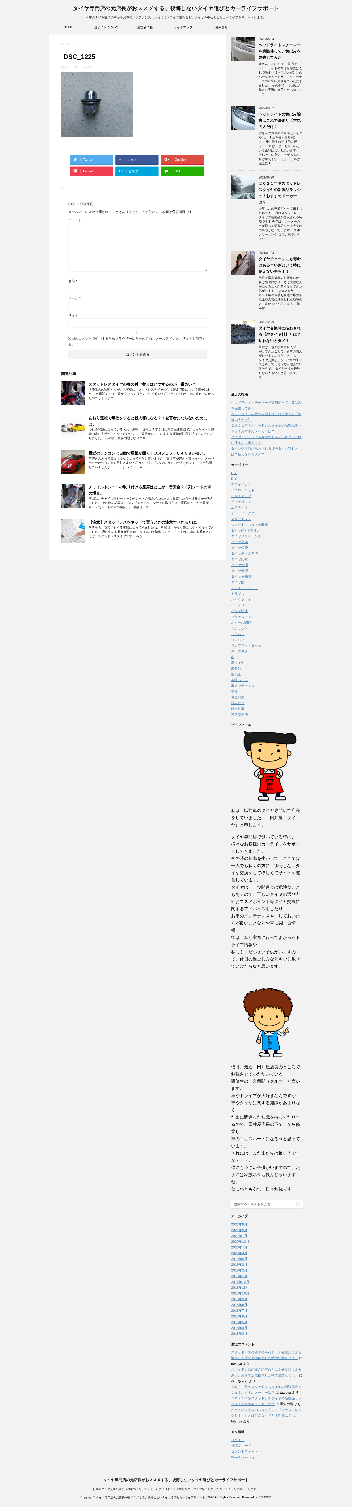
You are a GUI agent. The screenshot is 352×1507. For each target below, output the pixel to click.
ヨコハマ (237, 640)
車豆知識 (237, 697)
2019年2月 (239, 1270)
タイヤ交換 (239, 542)
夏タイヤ (237, 663)
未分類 (236, 668)
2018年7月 (239, 1310)
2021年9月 (239, 1230)
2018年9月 (239, 1299)
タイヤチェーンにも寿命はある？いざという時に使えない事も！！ (280, 265)
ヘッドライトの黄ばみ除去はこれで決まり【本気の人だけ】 (280, 120)
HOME (68, 27)
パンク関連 (239, 611)
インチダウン (241, 502)
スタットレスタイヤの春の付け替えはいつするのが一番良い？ (142, 384)
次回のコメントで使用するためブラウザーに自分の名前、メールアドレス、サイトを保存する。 (137, 341)
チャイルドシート (244, 588)
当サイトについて (106, 27)
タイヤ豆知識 (241, 576)
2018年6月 (239, 1316)
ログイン (237, 1440)
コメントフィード (244, 1451)
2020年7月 (239, 1247)
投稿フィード (241, 1446)
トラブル (237, 594)
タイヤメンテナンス (246, 536)
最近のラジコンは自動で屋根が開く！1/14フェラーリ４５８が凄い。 (148, 453)
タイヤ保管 (239, 548)
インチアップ (241, 496)
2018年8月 (239, 1305)
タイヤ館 (237, 582)
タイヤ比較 (239, 559)
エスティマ (239, 507)
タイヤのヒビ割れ (244, 530)
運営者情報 (145, 27)
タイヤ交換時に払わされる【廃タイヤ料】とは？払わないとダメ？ (280, 334)
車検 (234, 691)
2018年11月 (240, 1287)
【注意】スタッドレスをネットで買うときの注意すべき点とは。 (144, 522)
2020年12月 (240, 1241)
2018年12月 (240, 1282)
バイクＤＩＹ (241, 599)
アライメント (241, 484)
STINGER (264, 1497)
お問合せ (221, 27)
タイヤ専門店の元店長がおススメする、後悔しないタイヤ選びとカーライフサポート (176, 8)
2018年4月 (239, 1328)
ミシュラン (239, 628)
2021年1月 (239, 1236)
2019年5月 (239, 1259)
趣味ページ (239, 680)
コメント (75, 220)
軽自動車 (237, 703)
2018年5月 (239, 1322)
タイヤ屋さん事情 (244, 553)
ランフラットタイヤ (246, 645)
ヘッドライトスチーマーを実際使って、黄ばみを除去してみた (280, 51)
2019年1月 (239, 1276)
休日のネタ (239, 651)
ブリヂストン (241, 617)
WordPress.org (242, 1457)
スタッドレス (241, 519)
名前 (72, 281)
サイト (73, 315)
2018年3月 (239, 1333)
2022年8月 (239, 1224)
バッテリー (239, 605)
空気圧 (236, 674)
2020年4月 (239, 1253)
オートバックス (243, 513)
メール (74, 298)
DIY (234, 473)
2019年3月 (239, 1264)
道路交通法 (239, 714)
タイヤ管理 (239, 565)
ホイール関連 (241, 622)
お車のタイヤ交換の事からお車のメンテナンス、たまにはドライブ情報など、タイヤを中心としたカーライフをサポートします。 (176, 1489)
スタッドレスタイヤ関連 (249, 525)
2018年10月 (240, 1293)
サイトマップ (183, 27)
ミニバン (237, 634)
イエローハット (243, 490)
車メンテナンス (243, 686)
